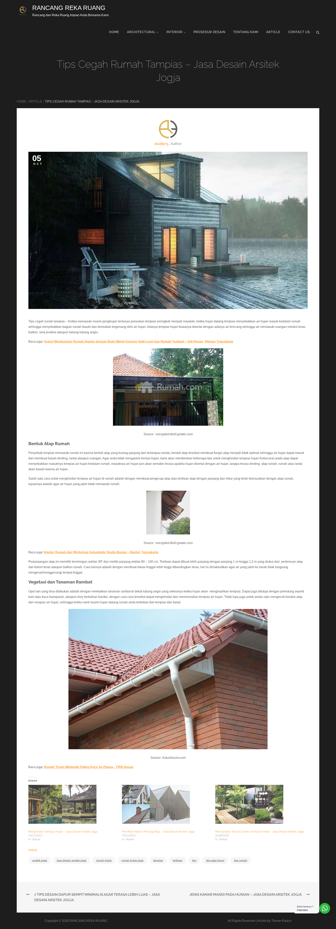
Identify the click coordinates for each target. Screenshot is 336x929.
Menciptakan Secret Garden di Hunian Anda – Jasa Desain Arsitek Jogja (259, 831)
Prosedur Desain (209, 32)
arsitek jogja (39, 860)
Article (273, 32)
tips (194, 860)
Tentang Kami (245, 32)
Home (114, 32)
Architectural (141, 32)
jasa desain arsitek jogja (71, 860)
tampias (158, 860)
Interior (174, 32)
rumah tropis (104, 860)
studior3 (161, 144)
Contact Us (299, 32)
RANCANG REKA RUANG (68, 7)
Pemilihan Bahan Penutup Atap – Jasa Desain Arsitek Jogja (158, 831)
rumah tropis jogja (132, 860)
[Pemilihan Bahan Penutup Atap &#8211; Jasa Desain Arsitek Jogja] (166, 804)
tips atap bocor (215, 860)
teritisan (177, 860)
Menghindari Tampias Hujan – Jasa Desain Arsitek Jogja (62, 831)
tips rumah (240, 860)
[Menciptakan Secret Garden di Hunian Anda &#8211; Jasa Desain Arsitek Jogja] (260, 804)
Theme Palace (281, 920)
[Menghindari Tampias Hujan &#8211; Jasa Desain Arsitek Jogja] (73, 804)
